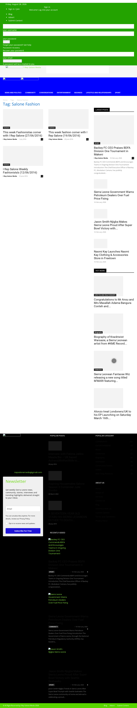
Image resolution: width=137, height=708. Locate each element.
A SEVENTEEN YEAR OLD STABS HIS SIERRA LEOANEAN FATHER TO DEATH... (67, 517)
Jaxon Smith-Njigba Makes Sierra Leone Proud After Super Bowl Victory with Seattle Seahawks (67, 676)
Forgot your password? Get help (17, 45)
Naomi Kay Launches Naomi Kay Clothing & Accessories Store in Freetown (111, 255)
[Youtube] (40, 7)
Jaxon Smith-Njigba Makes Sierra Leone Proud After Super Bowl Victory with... (113, 225)
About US (100, 492)
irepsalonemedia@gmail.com (28, 472)
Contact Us (100, 500)
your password (9, 38)
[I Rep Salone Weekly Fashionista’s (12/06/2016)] (23, 156)
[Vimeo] (37, 7)
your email (7, 58)
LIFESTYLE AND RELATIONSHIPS (98, 92)
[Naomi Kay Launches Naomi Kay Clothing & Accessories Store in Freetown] (114, 243)
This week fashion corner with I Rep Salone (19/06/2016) (67, 134)
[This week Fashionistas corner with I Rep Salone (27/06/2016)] (23, 119)
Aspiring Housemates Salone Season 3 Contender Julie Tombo (66, 487)
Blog (97, 504)
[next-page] (96, 426)
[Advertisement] (77, 69)
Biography (98, 332)
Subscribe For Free (23, 531)
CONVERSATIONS (46, 92)
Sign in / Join (14, 9)
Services (99, 496)
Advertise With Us (103, 508)
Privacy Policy (101, 520)
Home (5, 100)
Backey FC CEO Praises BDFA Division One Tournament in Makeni (112, 151)
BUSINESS (78, 92)
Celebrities (98, 370)
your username (10, 30)
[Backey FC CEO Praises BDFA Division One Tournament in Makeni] (114, 129)
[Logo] (12, 79)
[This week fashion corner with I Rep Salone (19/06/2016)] (68, 119)
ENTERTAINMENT (64, 92)
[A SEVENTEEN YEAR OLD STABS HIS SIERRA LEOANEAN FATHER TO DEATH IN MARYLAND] (68, 505)
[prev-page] (94, 426)
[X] (35, 7)
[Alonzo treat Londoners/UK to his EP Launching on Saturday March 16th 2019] (114, 398)
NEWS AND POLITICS (13, 92)
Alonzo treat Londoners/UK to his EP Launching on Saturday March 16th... (112, 415)
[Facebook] (33, 7)
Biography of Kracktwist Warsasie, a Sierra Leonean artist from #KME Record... (110, 340)
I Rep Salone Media (10, 139)
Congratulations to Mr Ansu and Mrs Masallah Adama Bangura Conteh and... (114, 303)
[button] (32, 4)
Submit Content (103, 512)
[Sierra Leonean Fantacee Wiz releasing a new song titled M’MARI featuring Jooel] (114, 361)
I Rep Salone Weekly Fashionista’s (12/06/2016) (20, 171)
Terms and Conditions (105, 516)
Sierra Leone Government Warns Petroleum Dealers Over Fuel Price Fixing (114, 195)
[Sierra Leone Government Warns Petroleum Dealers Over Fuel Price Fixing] (114, 184)
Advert (112, 705)
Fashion (6, 128)
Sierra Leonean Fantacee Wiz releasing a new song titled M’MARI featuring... (112, 377)
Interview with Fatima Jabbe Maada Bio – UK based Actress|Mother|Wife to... (65, 457)
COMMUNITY (30, 92)
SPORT (117, 92)
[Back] (44, 4)
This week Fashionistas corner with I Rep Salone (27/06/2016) (22, 134)
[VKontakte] (39, 7)
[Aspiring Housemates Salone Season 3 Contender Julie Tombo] (68, 475)
